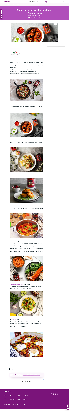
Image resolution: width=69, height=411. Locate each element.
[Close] (50, 194)
